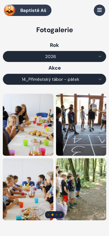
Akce (54, 68)
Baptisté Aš (33, 10)
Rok (54, 45)
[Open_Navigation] (99, 10)
